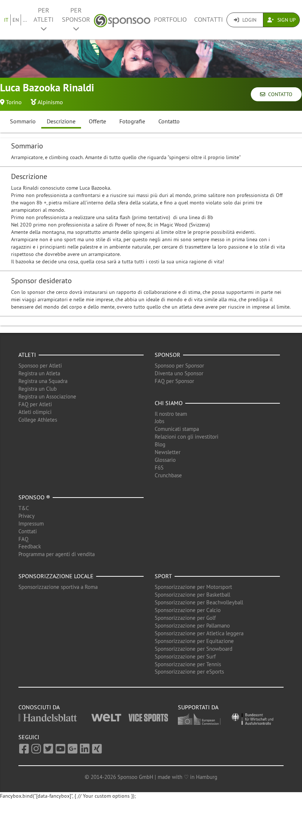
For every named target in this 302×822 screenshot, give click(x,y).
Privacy (26, 515)
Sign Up (286, 20)
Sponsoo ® (34, 497)
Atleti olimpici (35, 411)
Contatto (278, 94)
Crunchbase (168, 475)
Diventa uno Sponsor (179, 373)
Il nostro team (171, 413)
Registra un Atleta (39, 373)
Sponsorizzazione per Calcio (188, 610)
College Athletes (37, 419)
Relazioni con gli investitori (186, 436)
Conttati (27, 531)
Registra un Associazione (47, 396)
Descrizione (61, 121)
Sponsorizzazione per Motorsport (193, 586)
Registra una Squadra (42, 380)
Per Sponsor (76, 15)
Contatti (208, 19)
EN (16, 20)
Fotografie (132, 121)
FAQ (23, 538)
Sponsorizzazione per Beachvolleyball (199, 602)
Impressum (31, 523)
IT (6, 20)
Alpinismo (50, 102)
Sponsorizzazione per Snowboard (193, 648)
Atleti (27, 354)
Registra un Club (37, 388)
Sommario (23, 121)
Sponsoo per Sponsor (179, 365)
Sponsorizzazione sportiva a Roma (58, 586)
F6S (159, 467)
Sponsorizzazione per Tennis (188, 664)
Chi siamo (169, 403)
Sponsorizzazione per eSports (189, 671)
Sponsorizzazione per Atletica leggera (199, 633)
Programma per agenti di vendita (56, 554)
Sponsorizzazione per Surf (185, 656)
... (25, 20)
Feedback (29, 546)
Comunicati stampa (177, 428)
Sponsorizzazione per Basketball (192, 594)
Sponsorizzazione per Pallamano (192, 625)
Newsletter (167, 452)
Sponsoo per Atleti (40, 365)
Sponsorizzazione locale (56, 576)
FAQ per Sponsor (174, 380)
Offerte (97, 121)
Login (248, 20)
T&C (23, 508)
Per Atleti (43, 15)
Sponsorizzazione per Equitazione (194, 640)
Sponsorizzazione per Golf (185, 617)
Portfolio (170, 19)
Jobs (159, 421)
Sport (163, 576)
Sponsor (167, 354)
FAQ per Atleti (35, 404)
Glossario (165, 459)
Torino (14, 102)
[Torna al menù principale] (122, 19)
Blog (160, 444)
